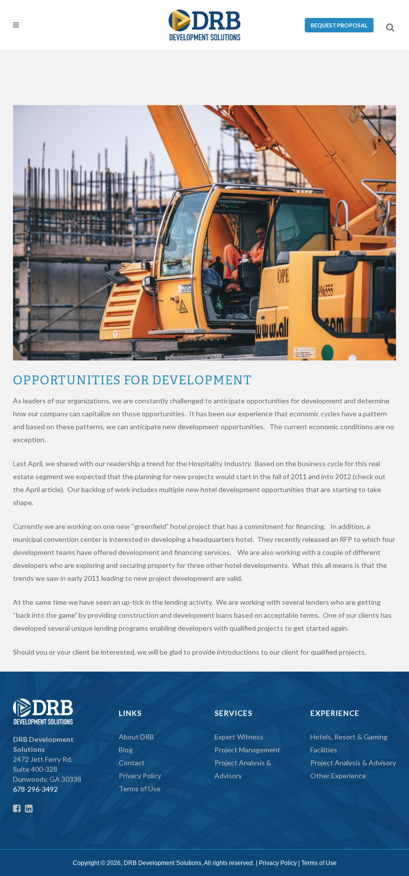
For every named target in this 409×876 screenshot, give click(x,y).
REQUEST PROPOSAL (339, 25)
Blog (126, 749)
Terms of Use (140, 788)
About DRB (136, 736)
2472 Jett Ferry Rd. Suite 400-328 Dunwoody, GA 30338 (47, 759)
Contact (132, 762)
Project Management (247, 749)
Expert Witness (238, 736)
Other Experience (338, 775)
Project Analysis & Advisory (353, 762)
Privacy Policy (140, 775)
